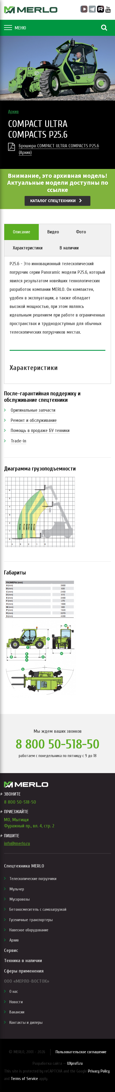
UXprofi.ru (75, 1063)
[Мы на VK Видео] (83, 9)
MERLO (30, 10)
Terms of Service (24, 1078)
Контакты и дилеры (26, 1022)
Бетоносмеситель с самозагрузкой (37, 909)
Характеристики (28, 248)
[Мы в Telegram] (92, 9)
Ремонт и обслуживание (34, 420)
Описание (21, 232)
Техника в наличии (23, 960)
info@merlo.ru (17, 843)
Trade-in (18, 441)
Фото (81, 232)
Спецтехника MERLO (24, 866)
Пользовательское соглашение (81, 1051)
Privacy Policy (99, 1071)
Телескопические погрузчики (32, 878)
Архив (13, 111)
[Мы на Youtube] (108, 10)
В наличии (69, 248)
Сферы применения (24, 971)
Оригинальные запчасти (33, 410)
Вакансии (16, 1012)
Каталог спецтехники (53, 200)
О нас (13, 991)
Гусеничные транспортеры (31, 919)
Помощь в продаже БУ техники (40, 430)
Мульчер (16, 889)
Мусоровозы (19, 899)
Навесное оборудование (28, 930)
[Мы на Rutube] (100, 9)
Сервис (11, 950)
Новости (16, 1002)
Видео (53, 232)
